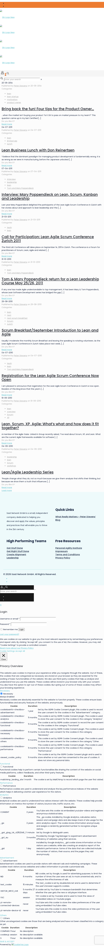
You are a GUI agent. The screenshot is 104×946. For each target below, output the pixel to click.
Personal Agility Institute (68, 548)
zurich (10, 324)
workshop (11, 465)
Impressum (61, 551)
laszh (9, 227)
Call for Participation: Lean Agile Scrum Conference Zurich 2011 (48, 238)
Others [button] (3, 915)
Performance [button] (6, 783)
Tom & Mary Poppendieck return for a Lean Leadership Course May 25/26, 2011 (50, 281)
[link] (41, 79)
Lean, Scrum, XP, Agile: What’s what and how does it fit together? (50, 426)
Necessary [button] (5, 690)
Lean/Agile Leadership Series (27, 472)
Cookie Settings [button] (7, 651)
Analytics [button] (4, 794)
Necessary (8, 693)
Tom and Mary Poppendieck (20, 188)
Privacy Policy (62, 557)
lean (9, 93)
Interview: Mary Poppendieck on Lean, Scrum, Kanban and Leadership (50, 196)
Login (21, 630)
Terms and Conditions (67, 554)
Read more (7, 124)
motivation (12, 99)
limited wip (12, 141)
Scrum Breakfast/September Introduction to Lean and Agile (50, 332)
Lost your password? (9, 634)
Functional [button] (5, 763)
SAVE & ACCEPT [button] (7, 941)
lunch (9, 144)
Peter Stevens (20, 85)
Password (5, 624)
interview (11, 179)
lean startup (13, 96)
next (9, 315)
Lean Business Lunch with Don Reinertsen (38, 150)
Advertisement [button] (7, 857)
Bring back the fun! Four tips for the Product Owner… (48, 108)
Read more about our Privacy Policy (17, 648)
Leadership (13, 557)
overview (11, 411)
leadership (12, 182)
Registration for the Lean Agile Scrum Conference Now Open (50, 377)
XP (8, 417)
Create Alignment (16, 554)
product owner (14, 102)
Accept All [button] (20, 651)
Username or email (10, 618)
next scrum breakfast (17, 318)
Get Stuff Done (15, 548)
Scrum (10, 321)
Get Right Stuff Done (18, 551)
